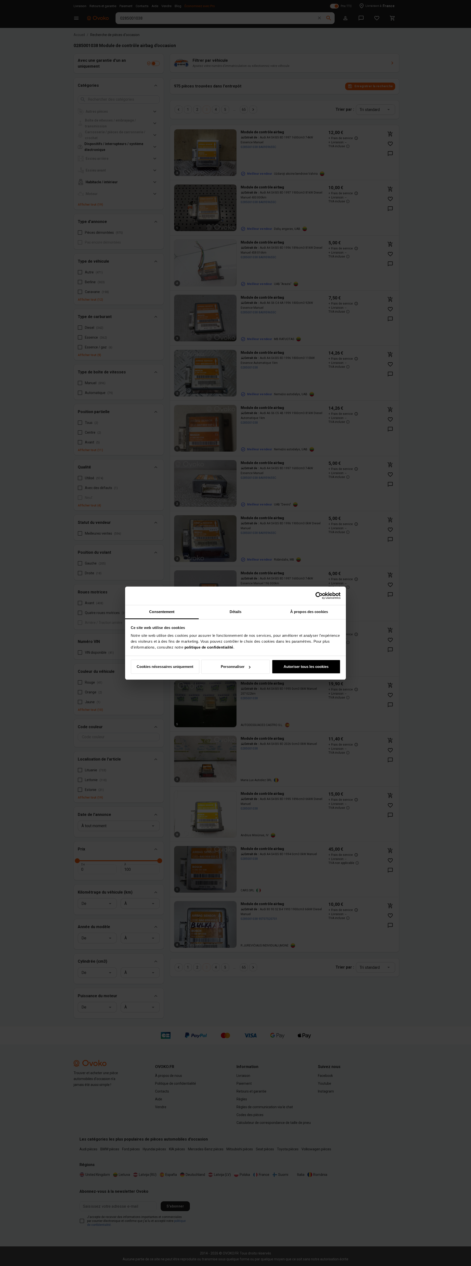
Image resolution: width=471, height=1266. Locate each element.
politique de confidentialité (208, 647)
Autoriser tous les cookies (306, 666)
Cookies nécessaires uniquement (165, 666)
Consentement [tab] (161, 612)
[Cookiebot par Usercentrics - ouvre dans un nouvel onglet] (319, 595)
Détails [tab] (236, 612)
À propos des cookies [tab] (309, 612)
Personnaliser (233, 666)
